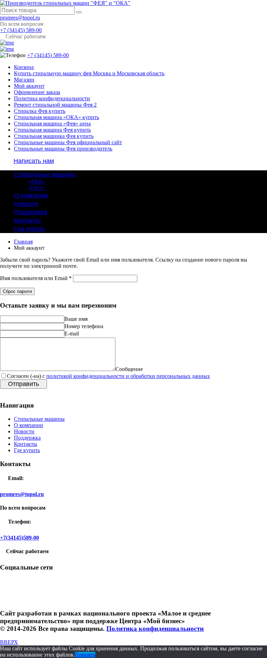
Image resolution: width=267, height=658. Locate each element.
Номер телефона (83, 326)
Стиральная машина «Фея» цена (52, 123)
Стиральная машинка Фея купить (54, 136)
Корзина (24, 67)
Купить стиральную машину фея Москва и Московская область (89, 73)
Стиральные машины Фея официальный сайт (68, 142)
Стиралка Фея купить (39, 111)
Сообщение (129, 369)
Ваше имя (76, 319)
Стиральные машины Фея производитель (63, 149)
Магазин (24, 80)
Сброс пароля (17, 291)
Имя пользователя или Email (36, 278)
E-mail (71, 333)
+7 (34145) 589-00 (21, 30)
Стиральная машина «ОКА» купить (56, 117)
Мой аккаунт (29, 86)
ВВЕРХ (9, 642)
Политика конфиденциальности (52, 98)
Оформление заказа (37, 92)
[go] (79, 12)
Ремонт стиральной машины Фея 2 (55, 105)
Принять (85, 655)
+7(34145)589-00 (19, 538)
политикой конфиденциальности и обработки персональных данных (128, 376)
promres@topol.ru (20, 18)
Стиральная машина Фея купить (52, 130)
